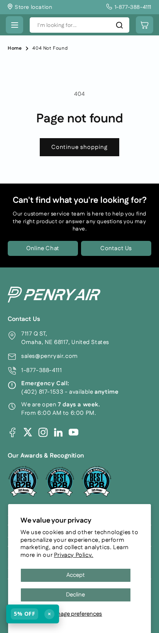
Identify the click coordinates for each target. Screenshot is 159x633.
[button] (14, 24)
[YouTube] (73, 432)
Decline (75, 595)
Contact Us (116, 248)
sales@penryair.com (49, 356)
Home (15, 48)
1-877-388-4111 (41, 370)
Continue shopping (79, 147)
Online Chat (42, 248)
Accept (75, 575)
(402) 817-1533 (42, 392)
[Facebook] (12, 432)
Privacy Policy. (73, 555)
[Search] (119, 25)
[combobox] (79, 25)
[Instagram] (43, 432)
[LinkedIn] (58, 432)
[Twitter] (28, 432)
